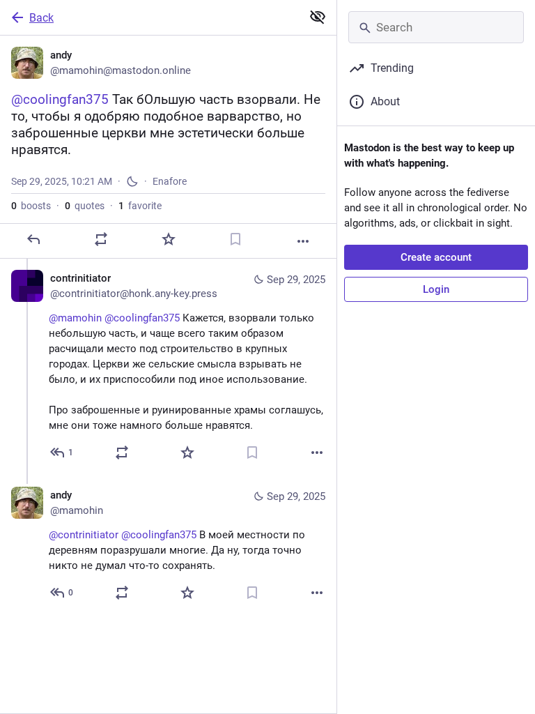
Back (41, 17)
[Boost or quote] (101, 239)
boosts (31, 205)
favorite (140, 205)
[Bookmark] (235, 239)
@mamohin (75, 318)
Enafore (170, 181)
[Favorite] (168, 239)
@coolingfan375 (142, 318)
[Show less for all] (317, 16)
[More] (303, 241)
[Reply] (33, 239)
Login (436, 289)
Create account (436, 257)
